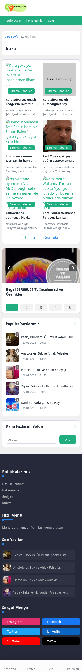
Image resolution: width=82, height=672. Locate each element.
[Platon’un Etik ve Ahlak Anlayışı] (41, 373)
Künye (6, 503)
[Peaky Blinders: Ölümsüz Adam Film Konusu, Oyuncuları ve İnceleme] (41, 340)
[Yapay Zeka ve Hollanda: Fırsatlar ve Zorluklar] (41, 389)
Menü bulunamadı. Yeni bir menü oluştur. (33, 527)
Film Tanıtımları (34, 21)
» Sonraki (50, 237)
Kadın (50, 21)
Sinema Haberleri (21, 91)
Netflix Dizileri (13, 21)
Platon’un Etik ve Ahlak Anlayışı (35, 580)
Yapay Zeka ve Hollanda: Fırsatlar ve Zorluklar (39, 592)
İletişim (7, 496)
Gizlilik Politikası (14, 484)
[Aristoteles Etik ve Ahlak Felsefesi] (41, 356)
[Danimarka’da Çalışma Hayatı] (41, 405)
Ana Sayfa (11, 36)
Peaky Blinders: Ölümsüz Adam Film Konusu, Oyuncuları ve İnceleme (39, 555)
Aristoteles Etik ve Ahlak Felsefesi (37, 567)
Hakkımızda (10, 490)
